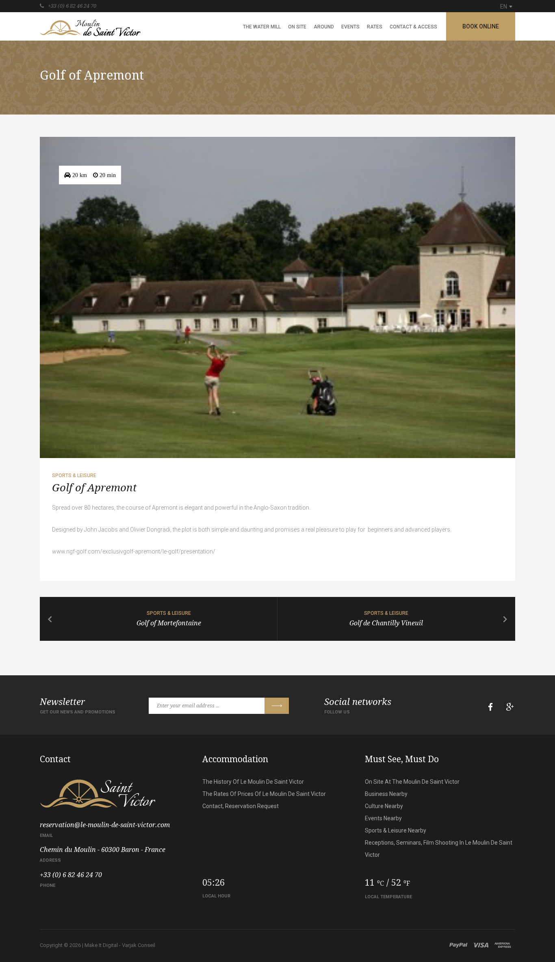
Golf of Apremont (94, 488)
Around (324, 27)
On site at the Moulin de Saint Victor (412, 781)
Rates (374, 27)
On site (297, 27)
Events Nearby (383, 818)
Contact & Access (413, 27)
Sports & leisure (74, 475)
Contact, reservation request (240, 806)
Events (350, 27)
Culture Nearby (384, 806)
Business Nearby (386, 794)
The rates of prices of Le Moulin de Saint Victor (264, 794)
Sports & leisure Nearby (395, 830)
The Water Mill (262, 27)
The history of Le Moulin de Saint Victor (253, 781)
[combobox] (506, 6)
